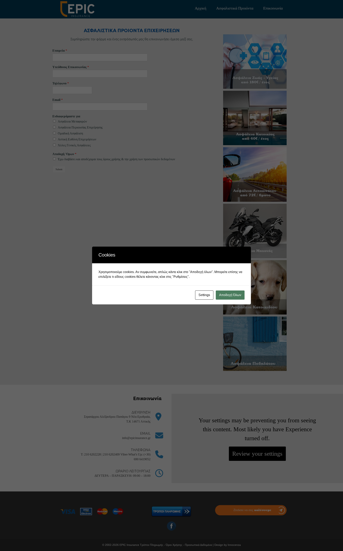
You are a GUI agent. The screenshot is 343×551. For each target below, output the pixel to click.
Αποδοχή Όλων (230, 295)
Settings (204, 295)
